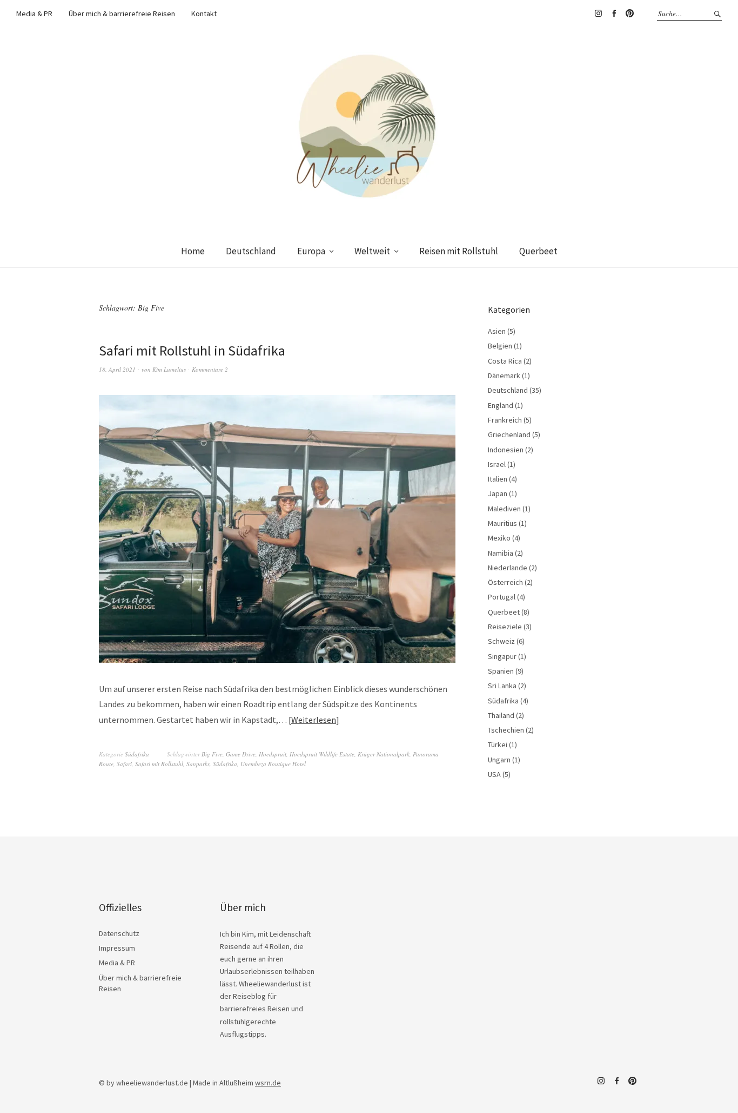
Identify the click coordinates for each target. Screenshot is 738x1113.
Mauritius (502, 523)
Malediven (504, 508)
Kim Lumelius (169, 369)
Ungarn (499, 760)
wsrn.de (268, 1083)
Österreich (505, 582)
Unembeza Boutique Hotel (273, 764)
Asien (497, 331)
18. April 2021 (117, 369)
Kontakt (204, 13)
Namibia (500, 553)
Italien (497, 479)
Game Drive (241, 754)
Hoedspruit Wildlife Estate (322, 754)
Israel (497, 464)
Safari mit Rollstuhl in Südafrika (192, 350)
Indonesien (506, 450)
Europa (311, 251)
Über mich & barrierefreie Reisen (122, 13)
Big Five (212, 754)
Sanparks (198, 764)
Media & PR (34, 13)
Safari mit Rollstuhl (159, 764)
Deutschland (251, 251)
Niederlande (507, 567)
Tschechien (506, 730)
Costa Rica (505, 361)
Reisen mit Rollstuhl (458, 251)
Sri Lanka (502, 685)
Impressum (117, 948)
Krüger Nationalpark (384, 754)
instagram (598, 13)
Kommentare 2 (210, 369)
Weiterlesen (313, 719)
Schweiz (501, 641)
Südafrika (137, 754)
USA (494, 774)
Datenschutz (119, 933)
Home (193, 251)
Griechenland (509, 434)
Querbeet (538, 251)
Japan (497, 493)
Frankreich (505, 420)
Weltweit (372, 251)
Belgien (500, 346)
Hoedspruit (272, 754)
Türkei (497, 744)
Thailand (501, 715)
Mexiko (499, 538)
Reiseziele (505, 626)
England (500, 405)
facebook (614, 13)
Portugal (501, 597)
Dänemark (504, 375)
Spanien (501, 671)
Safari (124, 764)
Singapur (502, 656)
